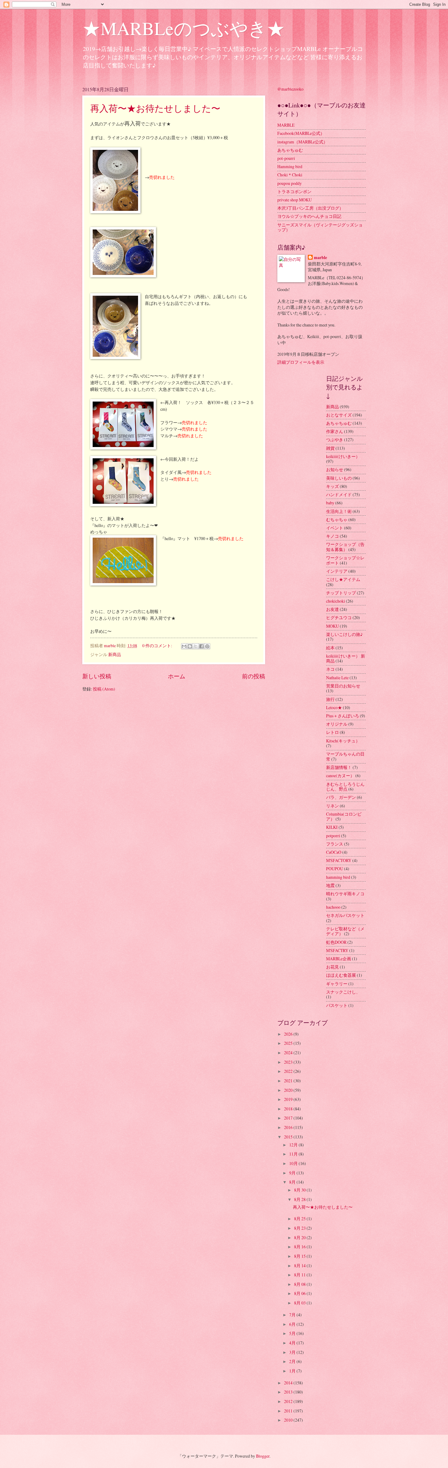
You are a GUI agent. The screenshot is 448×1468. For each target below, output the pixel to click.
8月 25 (300, 1218)
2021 (288, 1081)
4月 (293, 1343)
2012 (288, 1401)
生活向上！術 (339, 511)
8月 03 (300, 1303)
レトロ (332, 732)
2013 (288, 1392)
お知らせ (334, 469)
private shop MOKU (294, 200)
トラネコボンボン (294, 191)
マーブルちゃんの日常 (345, 756)
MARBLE (285, 125)
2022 (288, 1071)
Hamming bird (289, 166)
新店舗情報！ (339, 767)
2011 (288, 1411)
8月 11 (300, 1275)
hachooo (333, 907)
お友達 (332, 609)
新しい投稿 (96, 676)
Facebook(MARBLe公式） (301, 133)
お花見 (332, 967)
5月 (293, 1333)
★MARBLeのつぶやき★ (183, 28)
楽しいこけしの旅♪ (344, 634)
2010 (288, 1420)
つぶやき (334, 439)
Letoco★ (334, 707)
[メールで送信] (184, 646)
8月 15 (300, 1256)
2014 (288, 1383)
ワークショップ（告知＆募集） (345, 546)
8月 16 (300, 1247)
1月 (293, 1371)
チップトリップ (341, 593)
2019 (288, 1099)
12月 (294, 1145)
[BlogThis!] (190, 646)
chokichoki (335, 601)
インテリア (336, 571)
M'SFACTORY (338, 860)
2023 (288, 1062)
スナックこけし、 (343, 992)
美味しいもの (339, 478)
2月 (293, 1361)
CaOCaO (333, 852)
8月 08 (300, 1284)
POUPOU (334, 868)
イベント (334, 528)
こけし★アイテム (343, 579)
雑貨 (330, 448)
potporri (333, 836)
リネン (332, 806)
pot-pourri (286, 158)
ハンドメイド (339, 494)
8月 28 (300, 1199)
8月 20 (300, 1237)
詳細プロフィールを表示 (300, 362)
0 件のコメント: (157, 645)
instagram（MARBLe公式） (302, 142)
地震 (330, 885)
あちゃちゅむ (290, 150)
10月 (294, 1163)
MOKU (332, 626)
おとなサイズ (339, 415)
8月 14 (300, 1265)
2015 (288, 1137)
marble (320, 258)
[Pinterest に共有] (207, 646)
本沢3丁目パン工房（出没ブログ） (310, 208)
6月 (293, 1324)
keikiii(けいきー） (343, 456)
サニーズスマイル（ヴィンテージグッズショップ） (320, 227)
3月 (293, 1352)
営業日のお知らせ (343, 686)
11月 (294, 1154)
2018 (288, 1109)
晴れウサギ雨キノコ (345, 893)
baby (330, 503)
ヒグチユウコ (339, 617)
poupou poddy (289, 183)
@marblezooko (290, 89)
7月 (293, 1315)
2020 (288, 1090)
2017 (288, 1118)
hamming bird (338, 877)
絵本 (330, 648)
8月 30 (300, 1190)
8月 (293, 1182)
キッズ (332, 486)
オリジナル (336, 724)
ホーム (176, 676)
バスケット (336, 1005)
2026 (288, 1034)
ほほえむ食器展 (341, 975)
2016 (288, 1127)
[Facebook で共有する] (201, 646)
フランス (334, 844)
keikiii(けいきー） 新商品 (345, 658)
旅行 (330, 699)
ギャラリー (336, 983)
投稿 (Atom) (104, 689)
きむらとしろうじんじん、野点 (345, 786)
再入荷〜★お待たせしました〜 (155, 108)
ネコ (330, 669)
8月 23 (300, 1228)
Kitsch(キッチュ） (343, 741)
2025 (288, 1043)
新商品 (114, 654)
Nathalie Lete (337, 677)
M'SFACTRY (337, 950)
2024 (288, 1052)
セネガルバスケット (345, 915)
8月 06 (300, 1293)
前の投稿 (253, 676)
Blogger (262, 1456)
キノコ (332, 536)
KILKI (332, 827)
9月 (293, 1173)
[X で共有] (196, 646)
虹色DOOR (336, 942)
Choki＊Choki (289, 175)
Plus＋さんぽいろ (342, 716)
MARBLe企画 (338, 958)
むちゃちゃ (336, 519)
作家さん (334, 431)
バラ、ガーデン (341, 797)
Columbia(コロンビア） (343, 816)
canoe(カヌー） (340, 775)
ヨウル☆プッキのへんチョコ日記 (309, 216)
